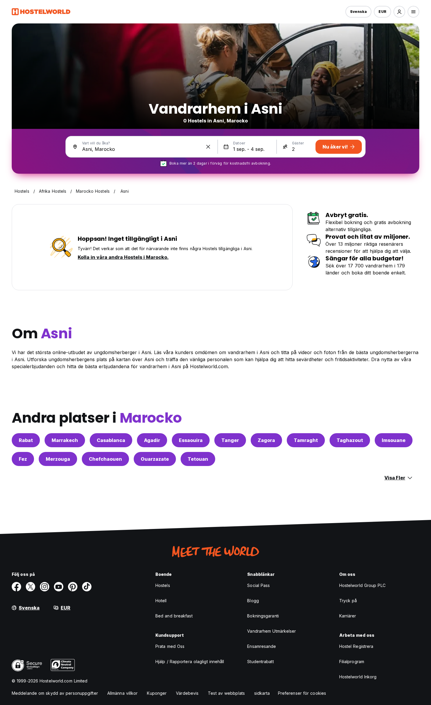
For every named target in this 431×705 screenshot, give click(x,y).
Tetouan (198, 459)
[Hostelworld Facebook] (16, 586)
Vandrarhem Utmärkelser (271, 631)
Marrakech (65, 440)
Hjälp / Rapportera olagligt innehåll (189, 661)
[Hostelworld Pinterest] (72, 586)
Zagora (266, 440)
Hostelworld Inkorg (358, 676)
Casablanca (111, 440)
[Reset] (208, 147)
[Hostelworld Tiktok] (86, 586)
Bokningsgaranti (263, 615)
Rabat (26, 440)
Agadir (152, 440)
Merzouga (58, 459)
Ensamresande (261, 646)
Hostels (162, 585)
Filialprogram (351, 661)
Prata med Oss (169, 646)
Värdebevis (187, 693)
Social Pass (258, 585)
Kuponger (157, 693)
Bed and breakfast (174, 615)
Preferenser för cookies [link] (302, 693)
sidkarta (262, 693)
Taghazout (350, 440)
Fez (23, 459)
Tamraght (306, 440)
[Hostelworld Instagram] (44, 586)
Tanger (230, 440)
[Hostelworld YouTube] (58, 586)
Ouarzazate (155, 459)
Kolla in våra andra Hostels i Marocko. (123, 257)
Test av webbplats (226, 693)
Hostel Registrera (356, 646)
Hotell (161, 600)
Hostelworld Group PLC (362, 585)
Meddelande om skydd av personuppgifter (55, 693)
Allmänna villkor (122, 693)
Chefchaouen (105, 459)
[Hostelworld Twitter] (30, 586)
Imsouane (393, 440)
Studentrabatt (260, 661)
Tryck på (348, 600)
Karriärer (347, 615)
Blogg (253, 600)
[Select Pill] (399, 12)
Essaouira (191, 440)
